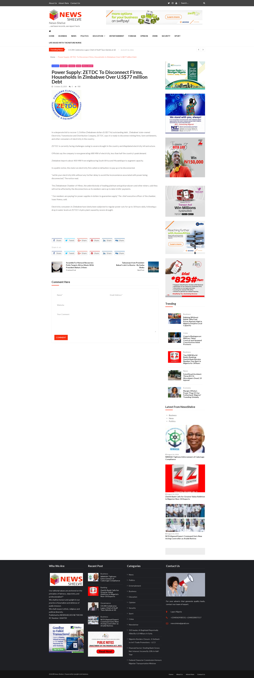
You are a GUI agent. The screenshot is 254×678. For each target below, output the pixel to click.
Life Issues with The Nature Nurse (65, 43)
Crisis (185, 333)
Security (166, 36)
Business (62, 36)
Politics (85, 36)
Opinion (144, 36)
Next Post (140, 270)
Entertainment (116, 36)
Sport (177, 36)
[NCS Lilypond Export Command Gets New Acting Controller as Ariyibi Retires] (185, 518)
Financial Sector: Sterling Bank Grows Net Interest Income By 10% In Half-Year (144, 651)
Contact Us (75, 3)
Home (51, 36)
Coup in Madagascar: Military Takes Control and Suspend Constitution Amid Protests (192, 340)
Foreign (132, 36)
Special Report (87, 66)
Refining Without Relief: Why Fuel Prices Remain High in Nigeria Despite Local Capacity (192, 321)
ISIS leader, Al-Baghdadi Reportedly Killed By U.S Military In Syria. (143, 632)
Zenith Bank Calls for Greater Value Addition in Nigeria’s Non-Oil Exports (185, 497)
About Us (53, 3)
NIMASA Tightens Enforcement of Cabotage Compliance (184, 458)
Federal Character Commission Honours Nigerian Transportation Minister (145, 662)
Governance (106, 603)
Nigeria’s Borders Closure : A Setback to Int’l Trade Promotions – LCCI (144, 640)
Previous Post (71, 270)
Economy (63, 66)
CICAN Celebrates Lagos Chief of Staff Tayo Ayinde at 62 (109, 608)
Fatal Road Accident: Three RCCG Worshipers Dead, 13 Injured (192, 377)
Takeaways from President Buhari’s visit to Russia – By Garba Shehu (130, 265)
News (73, 36)
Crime (155, 36)
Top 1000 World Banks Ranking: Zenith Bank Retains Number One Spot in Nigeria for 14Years (192, 359)
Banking (104, 587)
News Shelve (57, 22)
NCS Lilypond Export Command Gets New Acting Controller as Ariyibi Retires (100, 50)
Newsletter (133, 624)
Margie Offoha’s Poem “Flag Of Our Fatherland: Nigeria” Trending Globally (192, 394)
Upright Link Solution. (81, 674)
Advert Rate (64, 3)
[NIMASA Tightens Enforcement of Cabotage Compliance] (185, 439)
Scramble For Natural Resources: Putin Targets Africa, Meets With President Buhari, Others (80, 265)
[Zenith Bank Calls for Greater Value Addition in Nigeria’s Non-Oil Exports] (185, 478)
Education (98, 36)
